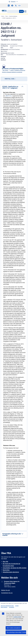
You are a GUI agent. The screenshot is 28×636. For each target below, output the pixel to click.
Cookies (17, 605)
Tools (6, 16)
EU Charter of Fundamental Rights (12, 68)
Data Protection (4, 607)
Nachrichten (6, 570)
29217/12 (8, 96)
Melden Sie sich (5, 590)
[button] (8, 5)
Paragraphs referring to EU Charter (11, 534)
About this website (5, 605)
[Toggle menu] (25, 11)
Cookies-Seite (17, 616)
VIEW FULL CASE (9, 79)
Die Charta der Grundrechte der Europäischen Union (11, 565)
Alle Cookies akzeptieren (14, 628)
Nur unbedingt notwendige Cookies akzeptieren (16, 632)
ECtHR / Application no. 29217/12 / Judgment (12, 18)
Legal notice (11, 605)
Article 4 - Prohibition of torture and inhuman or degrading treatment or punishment (13, 71)
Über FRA (5, 561)
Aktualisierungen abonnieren (11, 572)
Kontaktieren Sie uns (7, 593)
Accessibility (11, 607)
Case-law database (13, 16)
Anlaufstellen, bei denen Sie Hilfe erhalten (14, 568)
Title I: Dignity (5, 70)
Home (2, 16)
